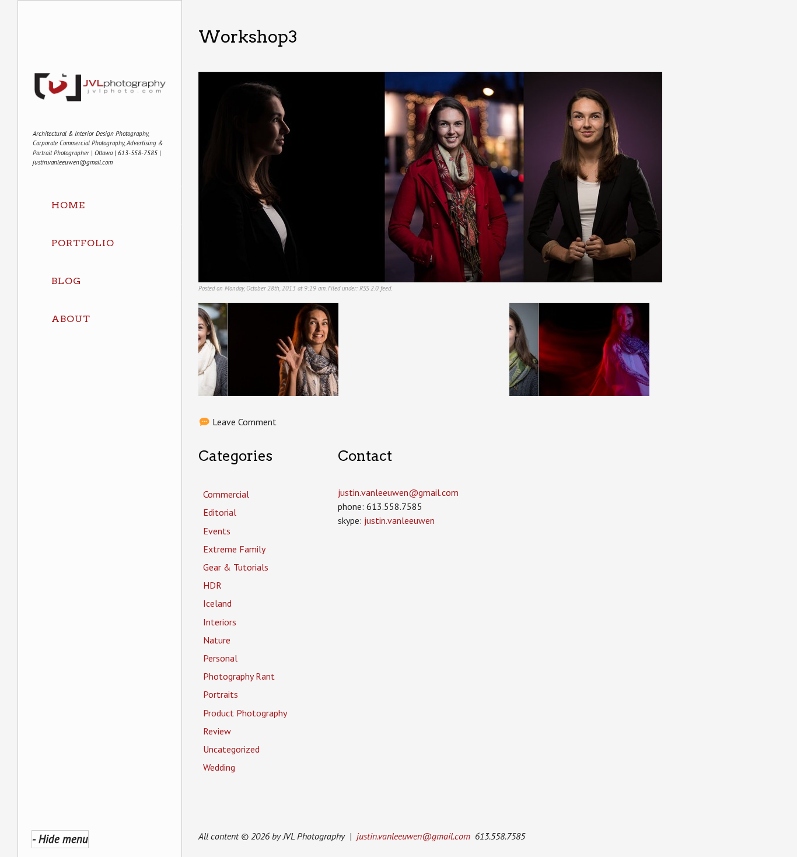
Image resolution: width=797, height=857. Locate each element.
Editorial (219, 512)
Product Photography (245, 713)
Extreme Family (234, 549)
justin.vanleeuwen (399, 520)
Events (216, 531)
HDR (212, 585)
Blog (66, 280)
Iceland (217, 603)
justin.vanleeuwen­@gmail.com (398, 492)
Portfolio (82, 243)
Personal (220, 658)
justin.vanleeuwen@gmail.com (413, 836)
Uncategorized (231, 749)
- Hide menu (60, 838)
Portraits (220, 694)
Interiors (219, 622)
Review (217, 731)
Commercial (226, 494)
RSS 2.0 (369, 288)
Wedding (219, 767)
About (70, 318)
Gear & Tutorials (235, 567)
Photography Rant (239, 676)
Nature (216, 640)
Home (68, 205)
